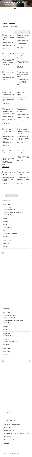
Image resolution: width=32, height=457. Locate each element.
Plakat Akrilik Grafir (10, 209)
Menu (16, 9)
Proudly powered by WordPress (10, 453)
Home (4, 15)
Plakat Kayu (5, 218)
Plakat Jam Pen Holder (10, 233)
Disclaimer (7, 427)
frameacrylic (11, 2)
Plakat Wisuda (6, 240)
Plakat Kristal (6, 225)
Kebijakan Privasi (9, 430)
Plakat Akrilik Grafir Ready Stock (13, 212)
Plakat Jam (5, 231)
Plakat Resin (6, 221)
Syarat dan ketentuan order (12, 424)
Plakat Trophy (6, 243)
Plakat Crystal (8, 227)
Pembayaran (8, 436)
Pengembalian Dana (10, 440)
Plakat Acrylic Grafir (10, 207)
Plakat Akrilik (6, 204)
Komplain (7, 443)
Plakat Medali (8, 214)
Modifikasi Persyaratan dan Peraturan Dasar (17, 433)
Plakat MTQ (5, 236)
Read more (5, 48)
